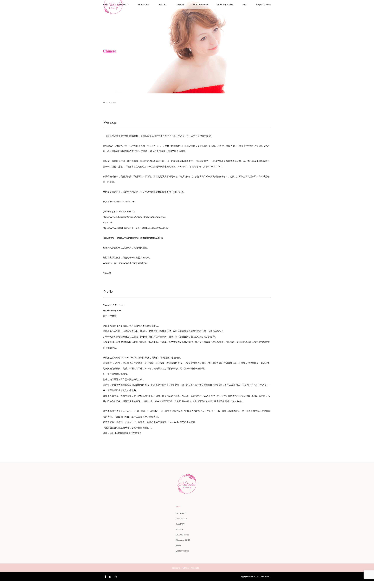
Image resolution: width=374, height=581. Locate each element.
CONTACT (163, 4)
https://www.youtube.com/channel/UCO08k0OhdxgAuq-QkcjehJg (134, 217)
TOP (178, 507)
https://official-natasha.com (122, 201)
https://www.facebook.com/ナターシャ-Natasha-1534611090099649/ (135, 228)
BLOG (244, 4)
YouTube (180, 4)
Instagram (110, 576)
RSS (115, 576)
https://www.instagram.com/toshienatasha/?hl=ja (140, 238)
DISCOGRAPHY (200, 4)
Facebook (105, 576)
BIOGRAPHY (181, 513)
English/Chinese (263, 4)
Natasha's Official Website (260, 577)
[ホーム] (104, 99)
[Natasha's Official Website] (187, 492)
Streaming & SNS (225, 4)
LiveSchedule (143, 4)
